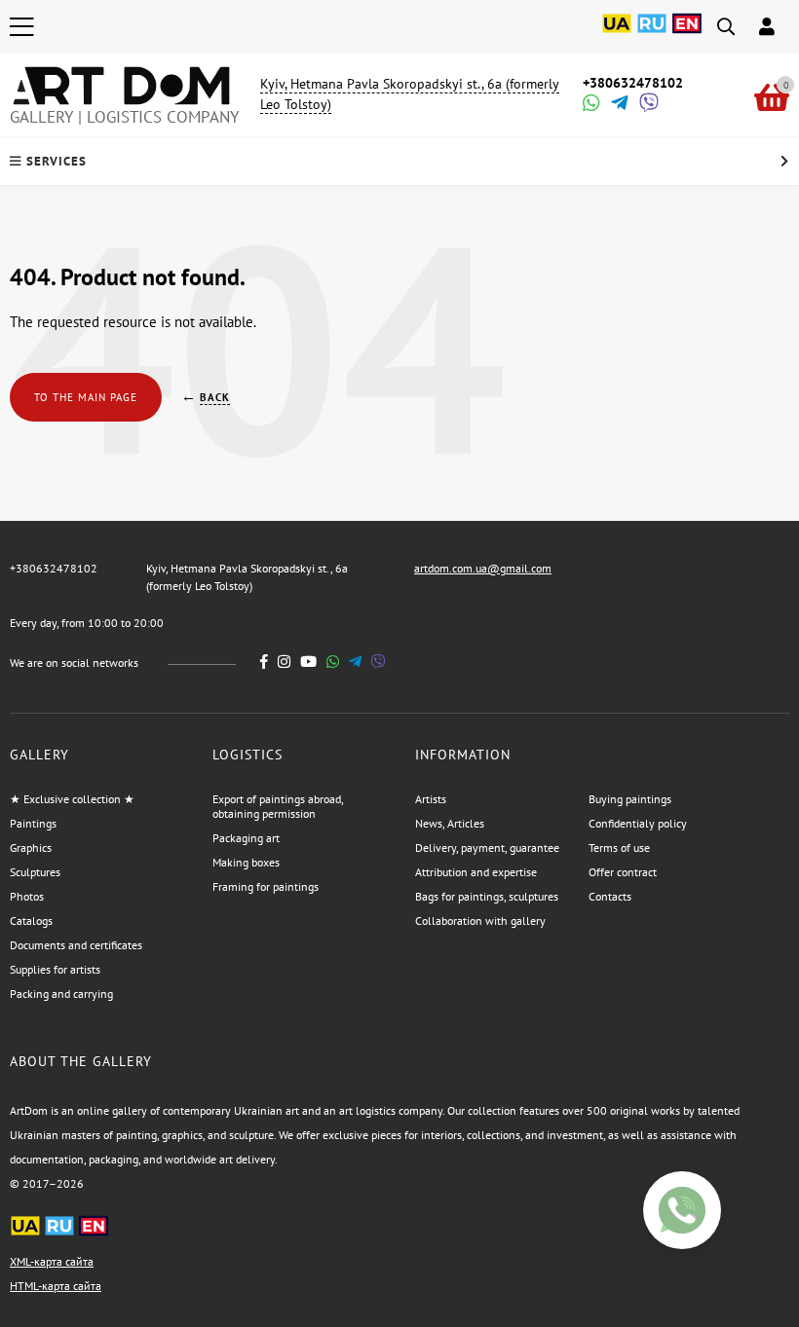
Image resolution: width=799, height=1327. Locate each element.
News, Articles (449, 823)
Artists (430, 799)
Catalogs (31, 920)
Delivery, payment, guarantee (487, 847)
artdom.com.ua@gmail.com (483, 568)
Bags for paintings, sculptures (486, 896)
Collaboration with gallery (480, 920)
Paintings (33, 823)
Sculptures (35, 872)
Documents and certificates (76, 945)
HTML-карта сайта (55, 1285)
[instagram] (284, 661)
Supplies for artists (55, 969)
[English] (687, 34)
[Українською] (616, 34)
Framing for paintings (265, 886)
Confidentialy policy (638, 823)
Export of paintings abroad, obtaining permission (277, 806)
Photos (27, 896)
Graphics (31, 847)
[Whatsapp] (589, 104)
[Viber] (646, 104)
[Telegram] (618, 104)
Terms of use (619, 847)
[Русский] (651, 34)
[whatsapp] (332, 661)
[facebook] (264, 661)
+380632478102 (633, 83)
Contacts (610, 896)
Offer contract (623, 872)
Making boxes (246, 862)
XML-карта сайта (52, 1261)
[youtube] (308, 661)
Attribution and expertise (476, 872)
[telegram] (355, 661)
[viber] (378, 661)
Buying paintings (630, 799)
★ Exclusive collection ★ (72, 799)
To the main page (85, 397)
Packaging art (246, 837)
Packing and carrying (61, 993)
